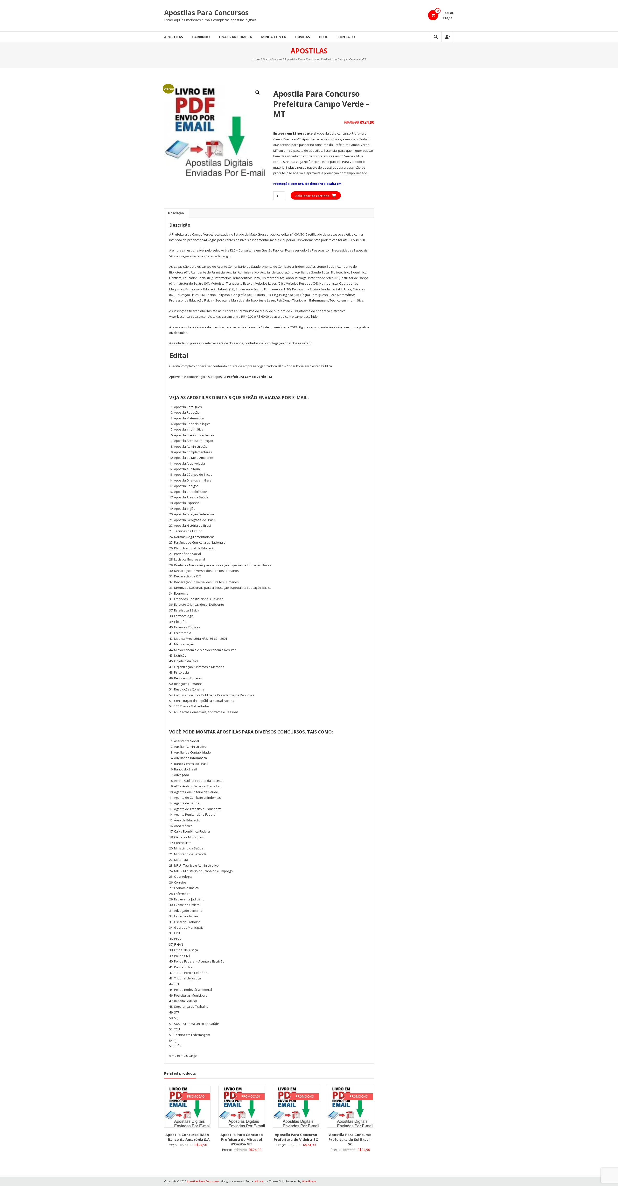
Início (256, 59)
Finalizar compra (235, 37)
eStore (258, 1181)
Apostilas (173, 37)
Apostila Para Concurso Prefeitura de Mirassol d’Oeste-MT (241, 1139)
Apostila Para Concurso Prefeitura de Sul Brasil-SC (350, 1139)
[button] (257, 92)
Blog (323, 37)
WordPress (309, 1181)
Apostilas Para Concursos (206, 12)
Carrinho (201, 37)
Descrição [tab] (176, 213)
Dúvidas (302, 37)
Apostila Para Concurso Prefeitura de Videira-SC (296, 1137)
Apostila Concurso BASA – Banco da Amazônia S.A (187, 1137)
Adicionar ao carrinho (312, 196)
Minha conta (273, 37)
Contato (346, 37)
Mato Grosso (272, 59)
